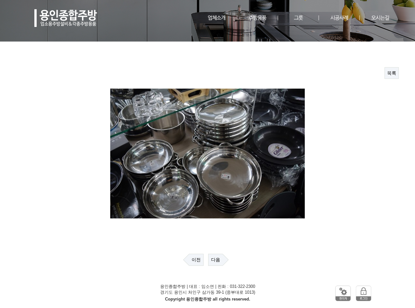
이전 (196, 259)
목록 (391, 73)
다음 (215, 259)
